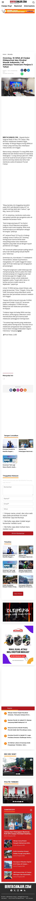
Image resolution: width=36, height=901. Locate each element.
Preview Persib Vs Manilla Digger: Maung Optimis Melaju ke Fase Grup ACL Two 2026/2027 (9, 451)
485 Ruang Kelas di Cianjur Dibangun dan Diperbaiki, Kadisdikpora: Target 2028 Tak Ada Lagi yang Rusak (22, 874)
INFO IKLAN (29, 898)
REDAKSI (4, 898)
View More (18, 594)
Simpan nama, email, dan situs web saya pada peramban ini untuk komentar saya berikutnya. (18, 515)
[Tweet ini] (25, 70)
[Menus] (2, 2)
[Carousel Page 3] (18, 801)
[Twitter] (14, 390)
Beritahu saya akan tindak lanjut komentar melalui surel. (16, 522)
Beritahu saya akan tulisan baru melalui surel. (16, 528)
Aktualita (5, 73)
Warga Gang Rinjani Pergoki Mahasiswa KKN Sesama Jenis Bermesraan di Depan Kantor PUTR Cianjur (25, 571)
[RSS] (25, 390)
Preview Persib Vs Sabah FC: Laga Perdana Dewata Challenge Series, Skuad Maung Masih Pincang (19, 736)
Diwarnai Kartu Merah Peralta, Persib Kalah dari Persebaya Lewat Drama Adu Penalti (19, 729)
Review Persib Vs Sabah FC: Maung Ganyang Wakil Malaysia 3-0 (19, 721)
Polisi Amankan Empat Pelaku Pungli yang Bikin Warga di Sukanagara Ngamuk (10, 586)
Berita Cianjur (13, 897)
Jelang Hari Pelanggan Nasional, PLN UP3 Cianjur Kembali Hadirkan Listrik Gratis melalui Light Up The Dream (26, 451)
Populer (9, 708)
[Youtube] (21, 390)
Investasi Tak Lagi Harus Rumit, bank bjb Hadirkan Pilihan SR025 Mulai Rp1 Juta (10, 466)
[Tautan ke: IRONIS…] (18, 767)
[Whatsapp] (22, 74)
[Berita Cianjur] (18, 2)
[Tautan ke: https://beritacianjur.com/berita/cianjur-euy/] (31, 810)
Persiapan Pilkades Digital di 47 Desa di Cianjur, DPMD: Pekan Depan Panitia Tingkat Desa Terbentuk (26, 586)
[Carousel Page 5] (22, 801)
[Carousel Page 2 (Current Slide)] (19, 773)
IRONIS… (7, 771)
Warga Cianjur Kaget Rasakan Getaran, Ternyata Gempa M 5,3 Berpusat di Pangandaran (18, 714)
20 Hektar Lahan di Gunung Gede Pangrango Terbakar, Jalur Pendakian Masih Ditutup (19, 744)
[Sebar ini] (22, 70)
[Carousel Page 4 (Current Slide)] (20, 801)
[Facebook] (10, 390)
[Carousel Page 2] (16, 801)
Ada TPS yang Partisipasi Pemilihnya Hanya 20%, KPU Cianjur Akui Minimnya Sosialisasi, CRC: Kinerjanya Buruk (17, 796)
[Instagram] (17, 390)
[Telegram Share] (28, 70)
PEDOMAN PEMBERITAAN (16, 898)
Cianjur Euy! (11, 73)
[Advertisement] (18, 33)
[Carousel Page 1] (17, 773)
